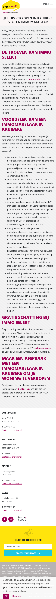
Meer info (16, 596)
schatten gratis (43, 348)
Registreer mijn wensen (28, 553)
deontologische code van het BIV (14, 571)
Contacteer (24, 388)
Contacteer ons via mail (12, 430)
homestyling (35, 79)
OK (6, 596)
